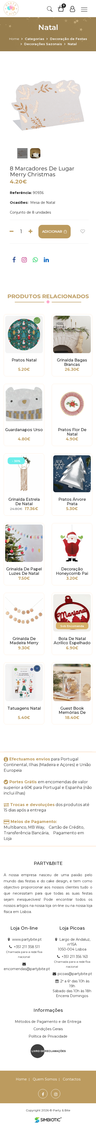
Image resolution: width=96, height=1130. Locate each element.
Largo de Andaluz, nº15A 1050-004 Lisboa (74, 944)
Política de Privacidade (48, 1036)
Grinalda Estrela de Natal (24, 501)
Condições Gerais (48, 1029)
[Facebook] (43, 1094)
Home (14, 39)
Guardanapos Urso (24, 430)
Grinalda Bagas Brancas (72, 362)
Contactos (71, 1079)
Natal (72, 44)
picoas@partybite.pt (75, 974)
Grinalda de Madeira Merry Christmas (24, 641)
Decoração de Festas (68, 39)
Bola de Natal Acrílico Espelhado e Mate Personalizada (72, 641)
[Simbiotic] (48, 1120)
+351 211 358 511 (27, 947)
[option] (48, 105)
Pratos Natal (24, 360)
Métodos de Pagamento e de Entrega (48, 1021)
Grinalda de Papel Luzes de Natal (24, 571)
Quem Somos (45, 1079)
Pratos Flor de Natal (72, 432)
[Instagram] (56, 1094)
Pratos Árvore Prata (72, 501)
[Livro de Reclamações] (48, 1051)
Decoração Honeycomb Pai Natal (72, 571)
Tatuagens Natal (24, 708)
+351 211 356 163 (75, 956)
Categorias (34, 39)
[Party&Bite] (11, 8)
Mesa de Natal (42, 202)
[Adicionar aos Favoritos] (83, 231)
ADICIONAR (52, 231)
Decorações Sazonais (43, 44)
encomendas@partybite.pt (27, 969)
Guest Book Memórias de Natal (72, 710)
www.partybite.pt (27, 939)
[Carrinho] (63, 10)
